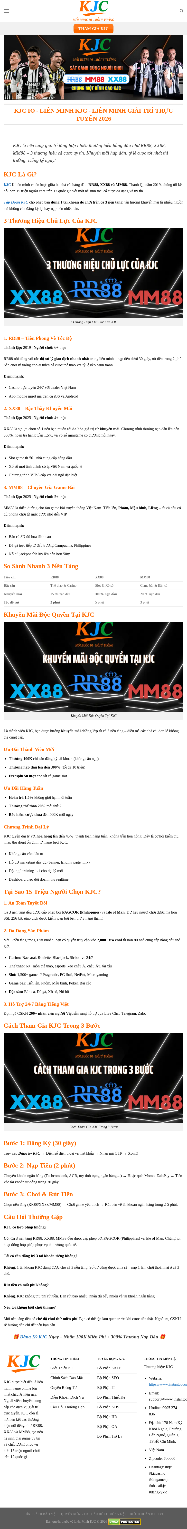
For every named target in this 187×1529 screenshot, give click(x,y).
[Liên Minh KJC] (93, 11)
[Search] (181, 11)
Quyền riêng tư (74, 1514)
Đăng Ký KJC (33, 1336)
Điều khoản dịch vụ (147, 1514)
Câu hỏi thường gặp (109, 1514)
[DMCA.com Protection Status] (124, 1521)
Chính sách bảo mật (40, 1514)
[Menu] (6, 11)
